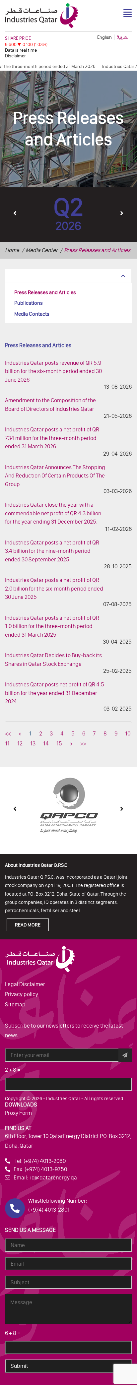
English (104, 37)
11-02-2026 (118, 529)
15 (59, 743)
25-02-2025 (117, 670)
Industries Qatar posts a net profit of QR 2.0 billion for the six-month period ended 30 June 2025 (54, 588)
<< (8, 733)
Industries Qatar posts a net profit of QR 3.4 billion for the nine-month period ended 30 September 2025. (52, 551)
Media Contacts (31, 314)
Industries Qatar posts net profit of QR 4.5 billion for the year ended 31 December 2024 (54, 693)
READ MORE (27, 925)
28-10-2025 (118, 566)
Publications (28, 303)
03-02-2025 (117, 708)
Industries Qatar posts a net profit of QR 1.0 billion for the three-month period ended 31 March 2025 (52, 626)
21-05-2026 (118, 415)
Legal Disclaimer (25, 984)
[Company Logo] (41, 15)
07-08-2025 (117, 604)
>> (83, 743)
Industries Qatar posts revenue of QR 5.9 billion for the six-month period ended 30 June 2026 (53, 371)
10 (127, 733)
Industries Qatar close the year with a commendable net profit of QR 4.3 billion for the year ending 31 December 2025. (53, 513)
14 (46, 743)
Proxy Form (18, 1112)
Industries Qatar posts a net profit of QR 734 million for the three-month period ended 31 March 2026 (52, 438)
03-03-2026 (117, 491)
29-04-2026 (117, 453)
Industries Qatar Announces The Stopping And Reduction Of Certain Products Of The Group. (55, 475)
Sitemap (15, 1004)
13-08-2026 (118, 386)
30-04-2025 (117, 641)
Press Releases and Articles (45, 292)
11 (7, 743)
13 (32, 743)
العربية (123, 37)
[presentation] (15, 213)
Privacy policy (21, 994)
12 (20, 743)
